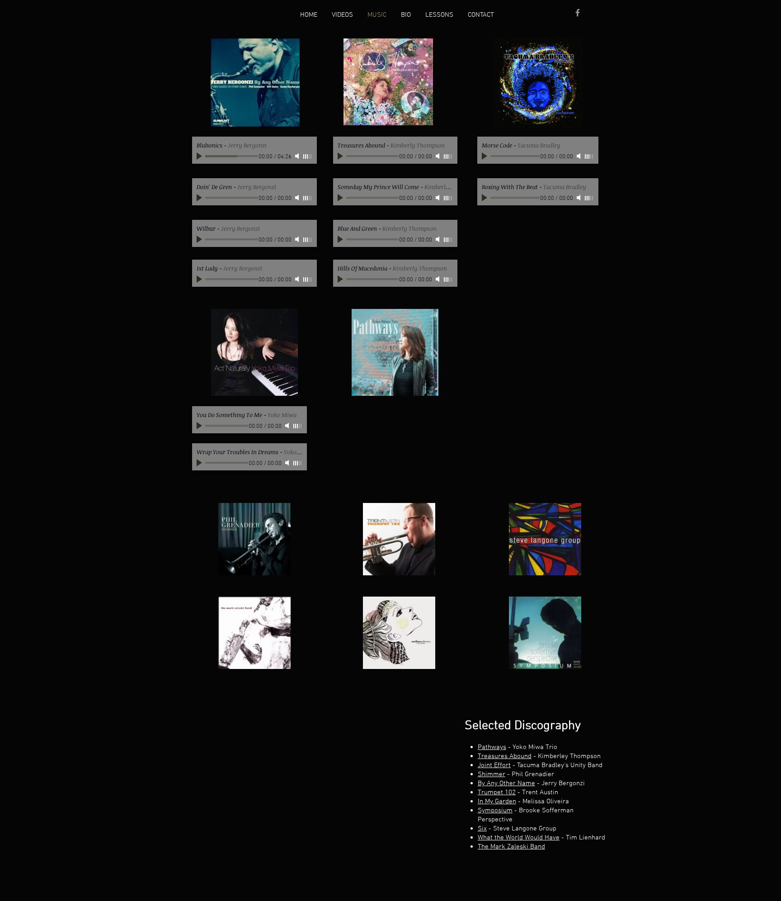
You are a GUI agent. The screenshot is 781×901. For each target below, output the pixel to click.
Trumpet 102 (497, 792)
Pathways (492, 747)
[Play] (200, 156)
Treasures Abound (505, 756)
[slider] (307, 156)
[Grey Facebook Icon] (578, 13)
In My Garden (497, 801)
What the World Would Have (519, 838)
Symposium (495, 810)
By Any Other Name (506, 783)
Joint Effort (494, 765)
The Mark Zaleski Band (511, 847)
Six (482, 829)
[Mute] (297, 156)
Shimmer (491, 774)
